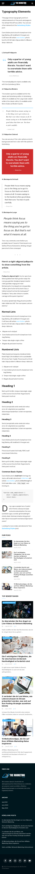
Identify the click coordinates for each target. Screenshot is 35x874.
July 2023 (4, 802)
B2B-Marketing (7, 638)
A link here (25, 478)
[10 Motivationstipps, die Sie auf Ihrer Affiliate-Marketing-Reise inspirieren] (7, 586)
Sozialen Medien (7, 677)
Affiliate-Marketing (8, 720)
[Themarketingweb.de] (18, 3)
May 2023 (5, 808)
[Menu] (3, 3)
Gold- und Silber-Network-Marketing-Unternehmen (17, 847)
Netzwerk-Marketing (9, 602)
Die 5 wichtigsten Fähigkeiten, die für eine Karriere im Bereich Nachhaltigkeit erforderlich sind (23, 556)
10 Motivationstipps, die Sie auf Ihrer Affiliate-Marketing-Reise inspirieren (23, 585)
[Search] (32, 3)
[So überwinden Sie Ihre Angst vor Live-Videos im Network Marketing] (7, 543)
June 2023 (5, 805)
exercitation (20, 37)
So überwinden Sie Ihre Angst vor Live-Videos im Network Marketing (22, 543)
